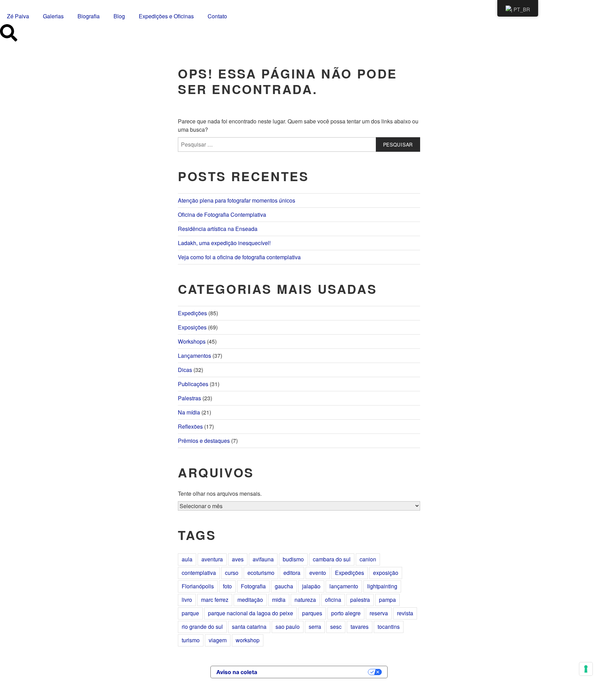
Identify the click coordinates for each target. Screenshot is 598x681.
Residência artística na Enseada (217, 229)
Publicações (193, 384)
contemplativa (199, 573)
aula (187, 559)
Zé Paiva (18, 16)
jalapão (311, 586)
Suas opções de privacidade (316, 672)
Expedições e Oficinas (166, 16)
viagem (218, 640)
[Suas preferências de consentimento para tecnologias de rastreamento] (585, 668)
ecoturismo (260, 573)
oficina (333, 600)
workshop (248, 640)
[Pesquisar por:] (299, 144)
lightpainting (382, 586)
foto (227, 586)
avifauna (263, 559)
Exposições (192, 327)
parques (312, 613)
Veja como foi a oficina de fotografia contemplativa (239, 257)
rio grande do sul (202, 627)
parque (190, 613)
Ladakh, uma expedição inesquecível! (224, 243)
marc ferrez (214, 600)
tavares (360, 627)
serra (315, 627)
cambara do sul (332, 559)
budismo (293, 559)
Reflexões (190, 426)
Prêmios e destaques (204, 441)
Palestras (189, 398)
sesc (336, 627)
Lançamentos (194, 356)
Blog (119, 16)
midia (279, 600)
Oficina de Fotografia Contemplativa (222, 214)
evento (317, 573)
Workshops (192, 341)
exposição (385, 573)
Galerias (53, 16)
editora (291, 573)
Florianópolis (198, 586)
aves (238, 559)
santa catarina (249, 627)
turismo (191, 640)
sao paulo (287, 627)
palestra (360, 600)
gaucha (284, 586)
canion (368, 559)
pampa (387, 600)
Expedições (192, 313)
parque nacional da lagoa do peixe (250, 613)
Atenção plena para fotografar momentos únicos (236, 200)
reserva (379, 613)
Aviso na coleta (236, 672)
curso (231, 573)
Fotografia (253, 586)
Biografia (89, 16)
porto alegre (346, 613)
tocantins (389, 627)
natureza (305, 600)
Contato (217, 16)
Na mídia (189, 412)
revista (405, 613)
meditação (250, 600)
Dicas (185, 370)
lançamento (343, 586)
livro (187, 600)
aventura (212, 559)
